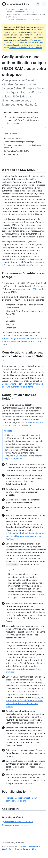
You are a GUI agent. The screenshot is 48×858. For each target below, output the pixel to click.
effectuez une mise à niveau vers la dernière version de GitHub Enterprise (23, 42)
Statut (4, 849)
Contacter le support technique (17, 825)
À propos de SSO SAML (18, 170)
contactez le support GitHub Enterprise (26, 48)
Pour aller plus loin (15, 791)
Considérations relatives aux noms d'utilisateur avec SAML (23, 354)
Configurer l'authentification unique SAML (22, 19)
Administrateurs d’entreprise (17, 9)
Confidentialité (34, 846)
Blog (34, 849)
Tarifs (11, 849)
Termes (23, 846)
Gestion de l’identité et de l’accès (19, 12)
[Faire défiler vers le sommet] (42, 852)
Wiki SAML (33, 289)
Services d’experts (22, 849)
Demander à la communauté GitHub (18, 822)
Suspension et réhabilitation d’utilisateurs (23, 265)
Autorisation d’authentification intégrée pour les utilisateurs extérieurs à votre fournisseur (25, 536)
